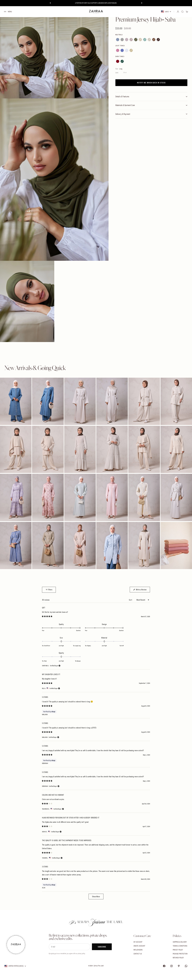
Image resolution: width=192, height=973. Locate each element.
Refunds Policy (178, 957)
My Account (138, 942)
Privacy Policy (178, 950)
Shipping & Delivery (180, 942)
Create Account (139, 946)
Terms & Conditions (180, 946)
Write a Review (142, 589)
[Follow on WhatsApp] (186, 966)
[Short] (125, 72)
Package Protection (180, 954)
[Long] (117, 72)
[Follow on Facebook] (164, 966)
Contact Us (138, 954)
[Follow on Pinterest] (178, 966)
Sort (131, 600)
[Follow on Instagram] (171, 966)
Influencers (138, 950)
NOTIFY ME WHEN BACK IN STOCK (151, 82)
